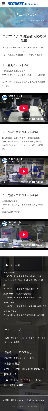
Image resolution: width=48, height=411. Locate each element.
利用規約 (34, 406)
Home (9, 20)
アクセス (9, 342)
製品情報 (15, 338)
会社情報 (42, 338)
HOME (7, 338)
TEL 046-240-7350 (12, 280)
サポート (21, 20)
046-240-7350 (20, 379)
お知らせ (33, 338)
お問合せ (18, 342)
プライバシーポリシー (19, 406)
